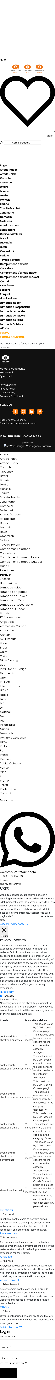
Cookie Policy (7, 392)
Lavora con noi (8, 385)
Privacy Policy (7, 388)
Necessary (8, 995)
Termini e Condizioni (11, 396)
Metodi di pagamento (12, 368)
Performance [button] (8, 1233)
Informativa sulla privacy (26, 916)
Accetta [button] (23, 924)
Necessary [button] (7, 992)
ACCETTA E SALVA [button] (11, 1327)
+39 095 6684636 (17, 419)
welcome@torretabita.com (22, 423)
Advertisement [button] (9, 1280)
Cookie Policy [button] (8, 924)
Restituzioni (6, 372)
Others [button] (4, 1307)
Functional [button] (6, 1210)
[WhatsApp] (27, 839)
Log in (8, 1373)
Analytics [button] (6, 1257)
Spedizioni (6, 376)
